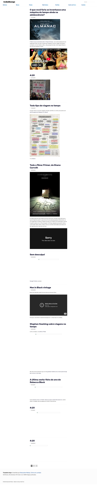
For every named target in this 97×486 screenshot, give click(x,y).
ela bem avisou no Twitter (38, 399)
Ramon (33, 158)
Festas (30, 5)
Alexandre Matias (25, 472)
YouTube (57, 5)
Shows (17, 5)
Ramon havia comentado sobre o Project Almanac (42, 41)
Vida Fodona (45, 5)
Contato (83, 5)
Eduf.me (22, 481)
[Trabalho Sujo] (9, 2)
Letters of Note (42, 331)
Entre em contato (36, 472)
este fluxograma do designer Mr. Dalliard (39, 112)
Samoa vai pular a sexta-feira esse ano (53, 399)
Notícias (5, 5)
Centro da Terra (72, 5)
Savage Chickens (34, 281)
